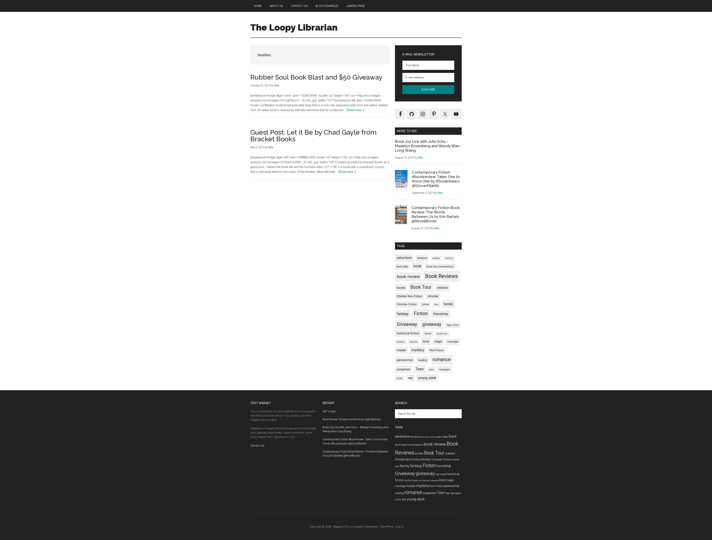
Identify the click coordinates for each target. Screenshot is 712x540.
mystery (417, 350)
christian (433, 296)
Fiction (421, 313)
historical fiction (408, 333)
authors (449, 258)
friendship (440, 314)
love (426, 341)
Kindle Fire (442, 333)
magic (438, 341)
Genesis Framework (366, 526)
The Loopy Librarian (293, 27)
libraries (413, 341)
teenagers (444, 369)
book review (408, 276)
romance (441, 359)
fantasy (402, 314)
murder (401, 350)
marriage (452, 341)
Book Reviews (441, 276)
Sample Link (257, 445)
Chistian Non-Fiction (409, 296)
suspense (403, 369)
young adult (427, 378)
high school (453, 325)
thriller (400, 378)
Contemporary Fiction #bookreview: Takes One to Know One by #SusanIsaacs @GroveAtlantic (436, 179)
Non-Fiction (437, 350)
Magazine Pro (341, 526)
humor (428, 333)
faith (436, 304)
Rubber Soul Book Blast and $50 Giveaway (316, 77)
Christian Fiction (407, 304)
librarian (400, 342)
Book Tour (421, 287)
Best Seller (402, 266)
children (442, 287)
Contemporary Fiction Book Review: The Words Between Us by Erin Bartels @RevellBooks (435, 214)
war (410, 378)
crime (425, 304)
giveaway (431, 324)
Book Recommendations (440, 266)
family (448, 304)
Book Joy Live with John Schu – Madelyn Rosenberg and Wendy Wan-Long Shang (428, 146)
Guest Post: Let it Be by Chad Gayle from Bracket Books (313, 135)
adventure (404, 258)
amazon (422, 258)
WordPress (386, 526)
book (417, 266)
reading (422, 360)
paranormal (405, 360)
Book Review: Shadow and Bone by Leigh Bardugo (352, 419)
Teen (420, 369)
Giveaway (407, 324)
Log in (399, 526)
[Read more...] (355, 110)
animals (436, 258)
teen (431, 369)
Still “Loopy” (330, 411)
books (401, 287)
